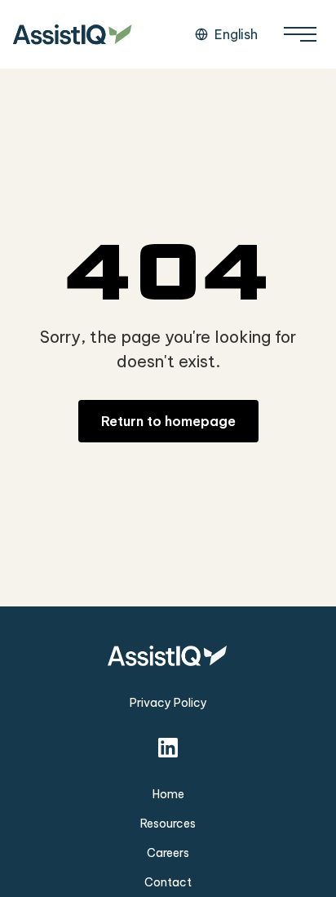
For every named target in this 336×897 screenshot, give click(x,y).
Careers (168, 853)
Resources (168, 823)
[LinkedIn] (168, 747)
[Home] (73, 34)
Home (168, 794)
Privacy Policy (168, 702)
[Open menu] (300, 34)
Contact (168, 882)
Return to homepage (168, 421)
